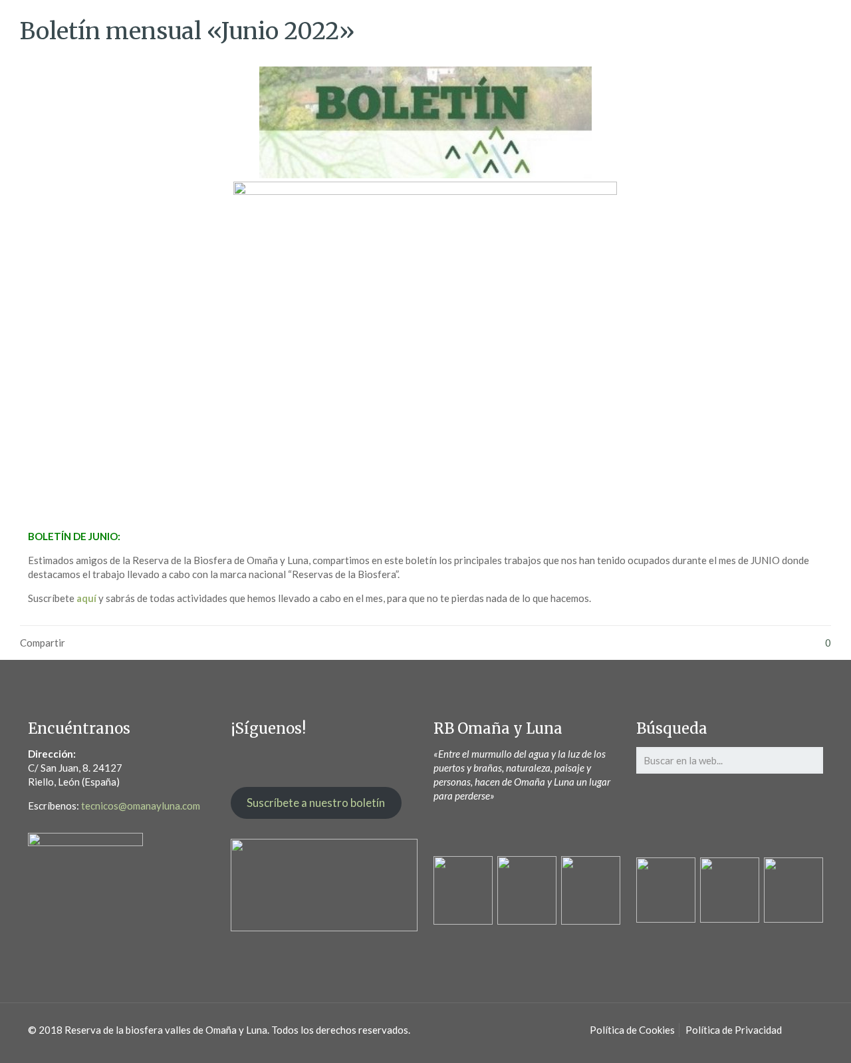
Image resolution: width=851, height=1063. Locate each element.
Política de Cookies (632, 1030)
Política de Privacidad (733, 1030)
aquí (86, 598)
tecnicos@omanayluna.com (140, 806)
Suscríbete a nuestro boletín (316, 803)
